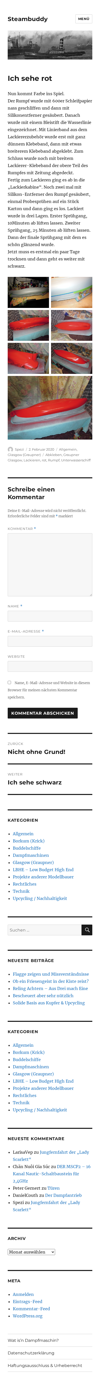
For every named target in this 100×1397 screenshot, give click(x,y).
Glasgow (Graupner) (24, 455)
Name (15, 606)
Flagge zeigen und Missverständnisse (51, 974)
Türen (53, 1188)
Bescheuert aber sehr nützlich (43, 995)
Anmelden (23, 1294)
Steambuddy (28, 19)
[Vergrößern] (42, 283)
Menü (83, 19)
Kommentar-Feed (31, 1308)
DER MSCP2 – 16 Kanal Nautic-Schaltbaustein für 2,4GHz (52, 1173)
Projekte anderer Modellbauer (43, 876)
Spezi (19, 449)
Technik (21, 891)
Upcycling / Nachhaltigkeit (40, 898)
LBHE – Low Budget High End (43, 869)
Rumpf (53, 460)
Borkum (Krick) (29, 840)
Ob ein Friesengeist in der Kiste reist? (51, 981)
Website (16, 656)
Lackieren (32, 460)
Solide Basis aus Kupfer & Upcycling (49, 1002)
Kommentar (22, 529)
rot (44, 460)
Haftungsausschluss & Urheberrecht (45, 1365)
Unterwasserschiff (76, 460)
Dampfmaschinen (31, 855)
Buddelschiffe (27, 848)
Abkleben (53, 455)
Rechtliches (24, 884)
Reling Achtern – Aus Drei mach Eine (50, 988)
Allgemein (68, 449)
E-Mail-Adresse (26, 631)
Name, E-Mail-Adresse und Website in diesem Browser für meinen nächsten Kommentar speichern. (49, 690)
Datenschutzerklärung (31, 1353)
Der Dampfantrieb (63, 1195)
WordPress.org (28, 1315)
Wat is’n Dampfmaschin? (33, 1340)
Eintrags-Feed (27, 1301)
